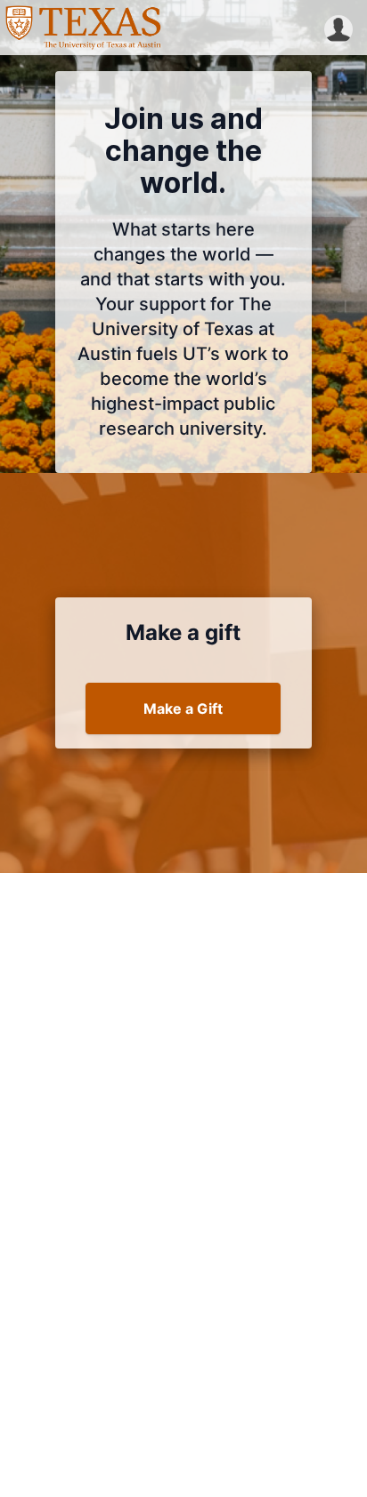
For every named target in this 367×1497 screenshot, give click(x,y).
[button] (338, 27)
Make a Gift (183, 708)
